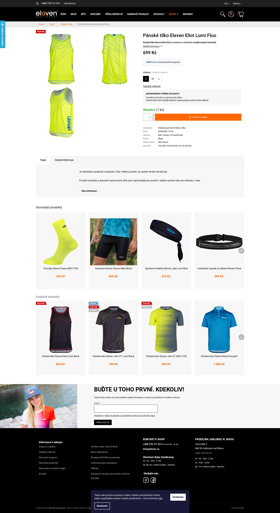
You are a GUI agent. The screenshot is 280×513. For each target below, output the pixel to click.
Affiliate (94, 468)
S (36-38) (40, 285)
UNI (166, 285)
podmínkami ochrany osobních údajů (138, 416)
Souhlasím (178, 497)
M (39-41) (53, 285)
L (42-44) (67, 285)
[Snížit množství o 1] (153, 119)
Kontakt (42, 473)
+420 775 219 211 (203, 453)
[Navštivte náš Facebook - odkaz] (153, 479)
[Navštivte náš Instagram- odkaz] (146, 479)
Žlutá (160, 138)
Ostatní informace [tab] (64, 160)
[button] (222, 14)
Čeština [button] (236, 3)
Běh (160, 135)
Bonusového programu (169, 62)
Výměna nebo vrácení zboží (104, 446)
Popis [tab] (43, 160)
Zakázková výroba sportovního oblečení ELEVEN (110, 476)
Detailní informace (151, 46)
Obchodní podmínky (48, 463)
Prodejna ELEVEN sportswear (105, 457)
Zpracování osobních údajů (52, 468)
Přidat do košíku (200, 117)
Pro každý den (176, 135)
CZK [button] (226, 3)
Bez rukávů (163, 142)
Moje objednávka (99, 452)
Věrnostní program (48, 457)
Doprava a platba (47, 446)
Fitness (166, 135)
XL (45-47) (81, 285)
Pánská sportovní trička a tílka (172, 128)
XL (122, 285)
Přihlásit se (102, 422)
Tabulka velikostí (152, 86)
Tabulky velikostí (47, 452)
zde (160, 498)
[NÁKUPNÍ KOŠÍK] (239, 14)
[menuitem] (63, 14)
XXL (130, 285)
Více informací (89, 191)
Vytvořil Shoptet (237, 508)
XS (97, 285)
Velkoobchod (70, 3)
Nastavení (102, 505)
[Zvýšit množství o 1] (153, 115)
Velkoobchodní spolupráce (104, 463)
